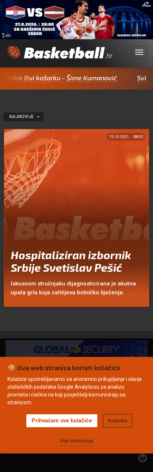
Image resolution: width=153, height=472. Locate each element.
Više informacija (76, 440)
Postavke (117, 421)
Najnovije (22, 116)
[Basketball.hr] (59, 56)
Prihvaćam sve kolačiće (62, 420)
